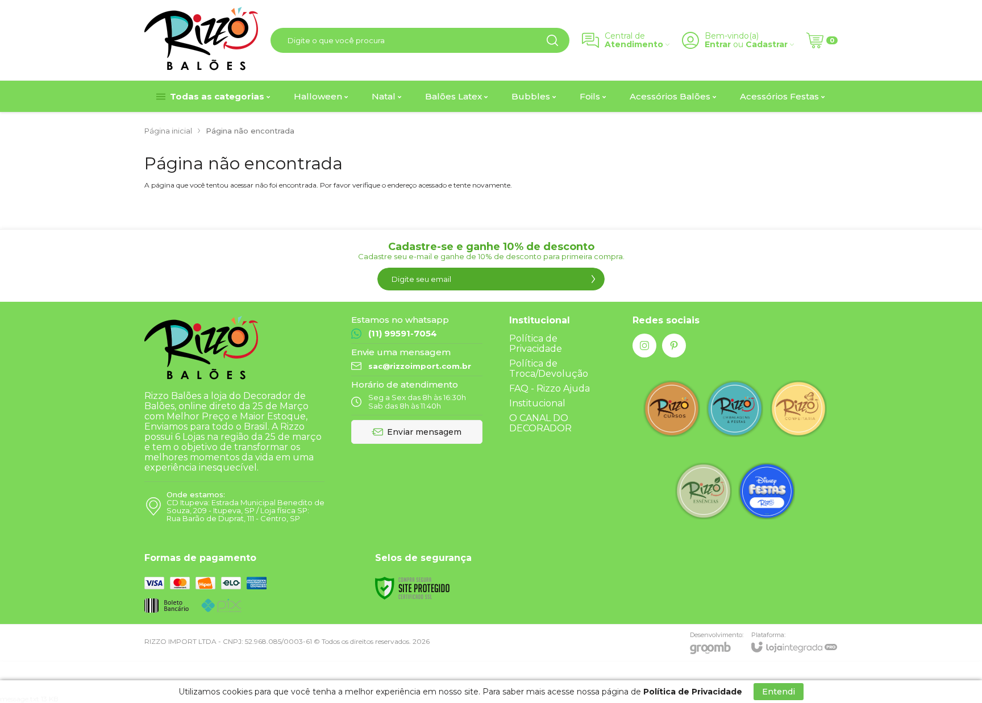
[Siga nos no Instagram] (644, 345)
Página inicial (168, 130)
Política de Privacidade (535, 343)
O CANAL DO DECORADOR (540, 423)
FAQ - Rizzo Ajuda (549, 388)
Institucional (537, 403)
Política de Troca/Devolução (548, 368)
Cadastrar (767, 44)
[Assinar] (593, 279)
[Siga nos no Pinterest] (674, 345)
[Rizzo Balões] (201, 40)
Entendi (778, 692)
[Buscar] (552, 40)
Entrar (718, 44)
